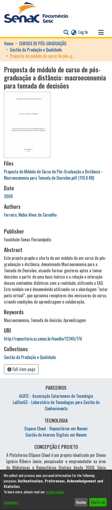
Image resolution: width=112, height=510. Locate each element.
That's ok (98, 502)
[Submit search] (66, 32)
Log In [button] (83, 32)
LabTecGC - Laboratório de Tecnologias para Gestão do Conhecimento (56, 405)
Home (8, 43)
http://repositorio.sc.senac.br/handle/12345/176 (43, 339)
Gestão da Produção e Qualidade (36, 50)
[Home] (36, 12)
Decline (81, 502)
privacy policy (55, 491)
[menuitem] (73, 32)
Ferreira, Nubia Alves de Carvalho (30, 215)
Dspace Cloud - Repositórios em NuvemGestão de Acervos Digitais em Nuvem (56, 431)
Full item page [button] (23, 369)
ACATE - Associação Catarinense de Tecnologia (56, 396)
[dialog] (56, 490)
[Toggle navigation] (101, 32)
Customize (11, 502)
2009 (8, 196)
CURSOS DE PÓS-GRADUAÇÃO (42, 43)
